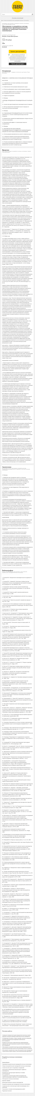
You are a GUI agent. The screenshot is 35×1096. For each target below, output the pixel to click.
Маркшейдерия (5, 1062)
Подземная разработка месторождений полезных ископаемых (17, 1064)
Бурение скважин (6, 1080)
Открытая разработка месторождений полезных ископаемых (16, 20)
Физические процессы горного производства (12, 1082)
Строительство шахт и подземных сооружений (13, 1067)
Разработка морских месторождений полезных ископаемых (16, 1084)
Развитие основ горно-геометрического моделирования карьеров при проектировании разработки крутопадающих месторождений (16, 1044)
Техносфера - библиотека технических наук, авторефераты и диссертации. (17, 6)
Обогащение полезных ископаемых (10, 1078)
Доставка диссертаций (17, 18)
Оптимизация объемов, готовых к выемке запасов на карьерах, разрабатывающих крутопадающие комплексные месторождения (17, 1039)
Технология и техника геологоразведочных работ (13, 1089)
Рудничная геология (7, 1090)
